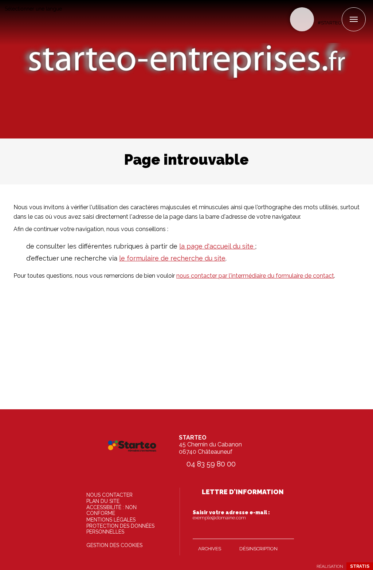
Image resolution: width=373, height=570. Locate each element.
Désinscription (258, 548)
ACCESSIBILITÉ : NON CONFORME (111, 510)
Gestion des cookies (114, 545)
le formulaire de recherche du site (172, 258)
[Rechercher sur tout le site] (302, 19)
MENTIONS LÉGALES (111, 520)
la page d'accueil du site (217, 246)
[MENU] (354, 19)
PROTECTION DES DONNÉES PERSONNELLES (120, 529)
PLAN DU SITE (102, 501)
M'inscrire (286, 531)
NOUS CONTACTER (109, 495)
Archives (209, 548)
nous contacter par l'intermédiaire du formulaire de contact (255, 275)
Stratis (359, 566)
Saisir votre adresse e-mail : (231, 515)
